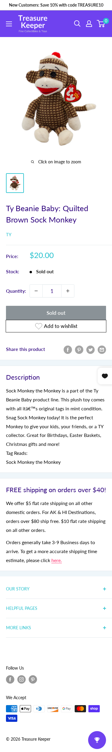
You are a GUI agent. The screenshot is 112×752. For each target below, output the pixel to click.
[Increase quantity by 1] (68, 291)
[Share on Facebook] (68, 349)
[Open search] (77, 23)
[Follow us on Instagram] (21, 679)
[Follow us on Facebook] (10, 679)
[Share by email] (102, 349)
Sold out (56, 313)
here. (56, 560)
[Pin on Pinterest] (79, 349)
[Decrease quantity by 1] (36, 291)
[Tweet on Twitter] (90, 349)
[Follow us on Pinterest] (33, 679)
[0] (101, 23)
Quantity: (16, 291)
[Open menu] (9, 24)
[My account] (89, 23)
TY (8, 234)
